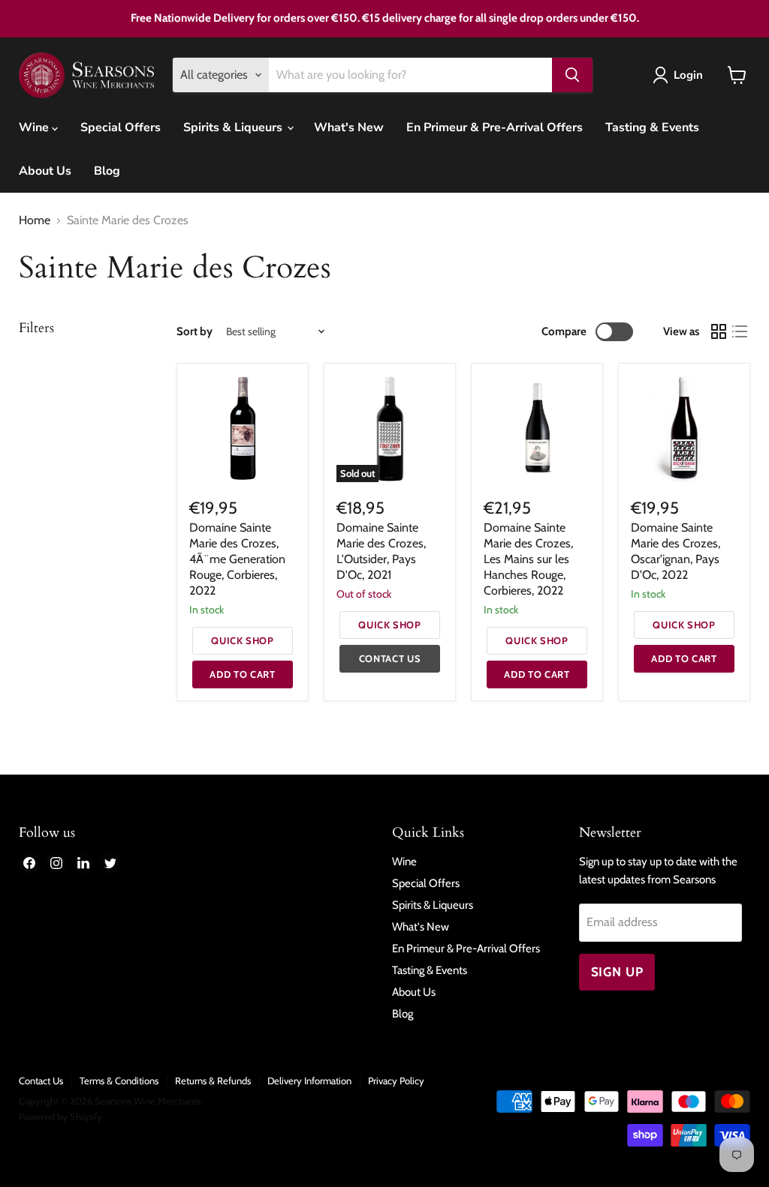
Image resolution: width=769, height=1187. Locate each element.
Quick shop (242, 640)
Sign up (617, 971)
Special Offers (120, 127)
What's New (349, 127)
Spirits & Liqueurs (234, 127)
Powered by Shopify (60, 1117)
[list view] (739, 331)
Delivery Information (309, 1081)
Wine (35, 127)
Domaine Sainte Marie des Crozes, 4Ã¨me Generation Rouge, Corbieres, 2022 (237, 559)
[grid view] (718, 331)
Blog (107, 171)
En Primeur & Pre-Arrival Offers (494, 127)
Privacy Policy (396, 1081)
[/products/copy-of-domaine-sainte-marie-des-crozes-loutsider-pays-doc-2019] (684, 429)
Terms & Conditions (119, 1081)
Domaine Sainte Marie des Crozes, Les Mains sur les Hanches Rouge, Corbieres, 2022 (528, 559)
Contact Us (41, 1081)
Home (34, 220)
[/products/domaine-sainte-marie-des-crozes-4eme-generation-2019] (242, 429)
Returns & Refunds (213, 1081)
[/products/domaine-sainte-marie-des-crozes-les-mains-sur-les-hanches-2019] (537, 429)
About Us (45, 171)
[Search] (572, 75)
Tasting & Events (652, 127)
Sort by (194, 331)
